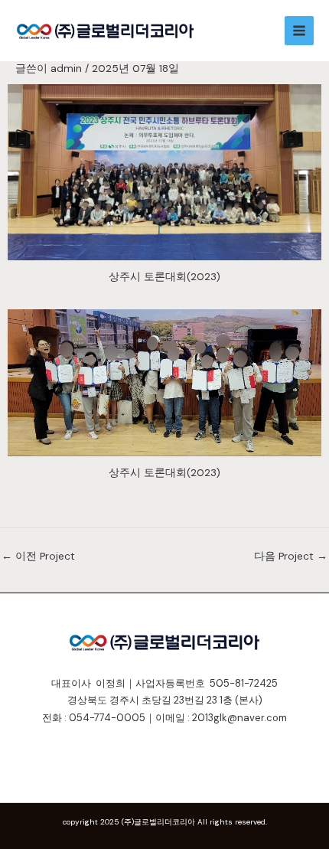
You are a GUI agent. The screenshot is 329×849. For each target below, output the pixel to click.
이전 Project (38, 556)
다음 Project (290, 556)
